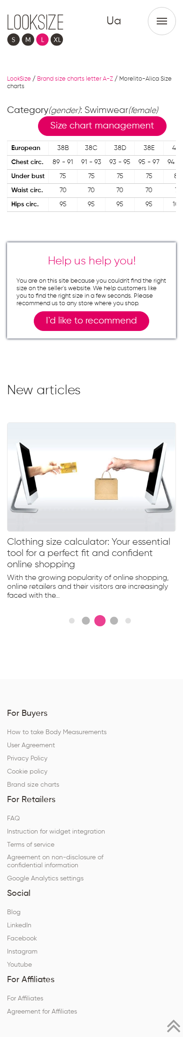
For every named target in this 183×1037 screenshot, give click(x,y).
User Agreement (31, 745)
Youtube (19, 965)
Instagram (22, 951)
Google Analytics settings (45, 878)
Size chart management (102, 126)
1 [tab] (72, 621)
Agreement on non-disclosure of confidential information (55, 861)
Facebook (22, 938)
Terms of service (30, 845)
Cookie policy (27, 771)
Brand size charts (33, 785)
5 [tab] (128, 621)
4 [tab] (114, 620)
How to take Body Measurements (57, 732)
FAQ (13, 818)
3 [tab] (100, 620)
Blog (14, 912)
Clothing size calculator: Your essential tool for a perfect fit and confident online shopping (88, 553)
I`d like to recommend (91, 321)
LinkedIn (19, 925)
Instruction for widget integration (56, 831)
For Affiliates (25, 998)
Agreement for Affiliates (42, 1011)
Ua (114, 21)
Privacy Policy (27, 758)
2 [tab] (86, 620)
